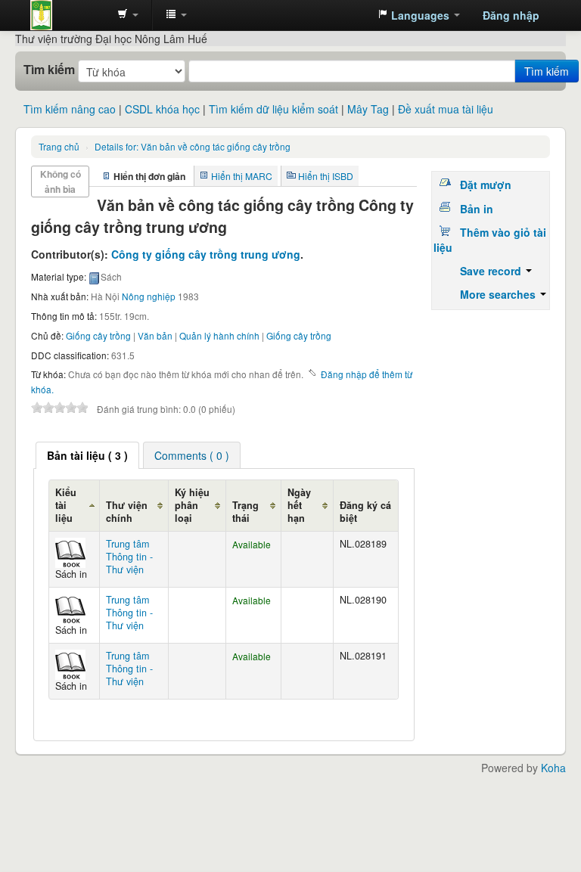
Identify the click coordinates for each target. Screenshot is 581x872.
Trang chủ (59, 146)
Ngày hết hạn (299, 505)
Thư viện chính (127, 511)
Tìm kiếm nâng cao (69, 108)
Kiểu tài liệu (65, 505)
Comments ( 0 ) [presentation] (191, 455)
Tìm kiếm (49, 69)
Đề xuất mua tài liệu (445, 108)
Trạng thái (245, 511)
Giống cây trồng (98, 335)
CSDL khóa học (162, 108)
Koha (553, 767)
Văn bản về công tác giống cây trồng (192, 146)
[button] (128, 15)
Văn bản (155, 335)
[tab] (87, 455)
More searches (499, 294)
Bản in (476, 208)
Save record (492, 270)
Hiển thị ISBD (325, 175)
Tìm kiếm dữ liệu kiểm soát (273, 108)
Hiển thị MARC (241, 175)
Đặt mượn (485, 184)
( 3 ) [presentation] (87, 455)
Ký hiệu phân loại (192, 505)
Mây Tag (368, 108)
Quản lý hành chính (219, 335)
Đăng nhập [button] (511, 15)
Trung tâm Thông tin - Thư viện (68, 15)
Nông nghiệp (149, 296)
